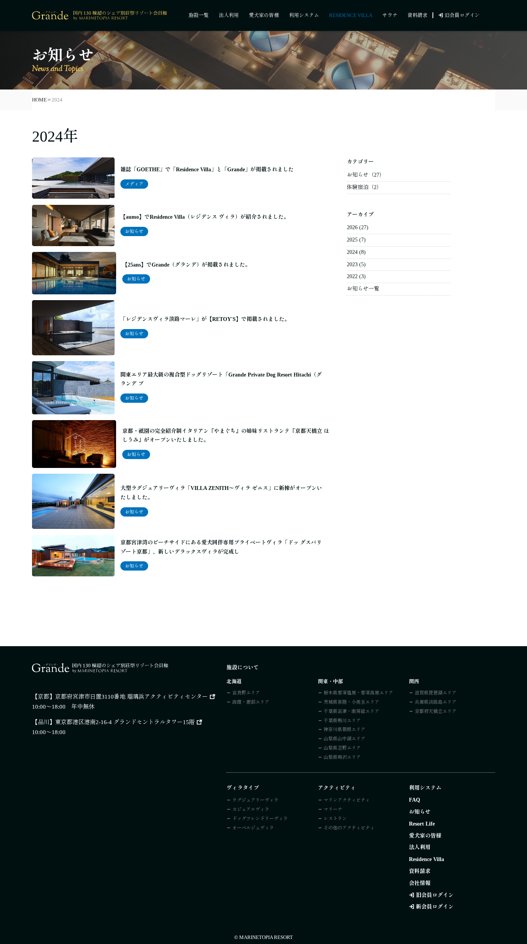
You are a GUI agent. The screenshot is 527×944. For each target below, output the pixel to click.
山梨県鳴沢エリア (342, 757)
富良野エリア (246, 693)
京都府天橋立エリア (435, 711)
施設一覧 (199, 15)
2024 (352, 252)
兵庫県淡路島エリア (435, 702)
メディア (134, 184)
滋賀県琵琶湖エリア (435, 693)
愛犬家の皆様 (264, 15)
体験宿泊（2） (364, 187)
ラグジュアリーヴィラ (255, 800)
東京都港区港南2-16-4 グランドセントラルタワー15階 (125, 722)
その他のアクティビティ (349, 828)
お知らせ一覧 (363, 289)
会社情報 (420, 883)
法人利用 (229, 15)
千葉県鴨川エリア (342, 720)
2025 (352, 240)
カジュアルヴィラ (250, 809)
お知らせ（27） (366, 175)
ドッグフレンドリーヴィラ (260, 818)
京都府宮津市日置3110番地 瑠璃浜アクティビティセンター (131, 697)
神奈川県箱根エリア (344, 729)
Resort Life (422, 824)
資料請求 (417, 15)
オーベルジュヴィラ (253, 828)
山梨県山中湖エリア (344, 738)
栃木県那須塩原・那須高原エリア (358, 693)
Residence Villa (350, 15)
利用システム (304, 15)
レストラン (335, 818)
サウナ (389, 15)
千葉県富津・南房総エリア (351, 711)
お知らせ (134, 231)
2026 (352, 227)
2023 (352, 264)
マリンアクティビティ (347, 800)
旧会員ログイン (462, 15)
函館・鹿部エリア (250, 702)
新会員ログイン (435, 907)
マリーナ (333, 809)
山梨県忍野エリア (342, 748)
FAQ (414, 800)
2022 (352, 276)
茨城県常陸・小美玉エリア (351, 702)
